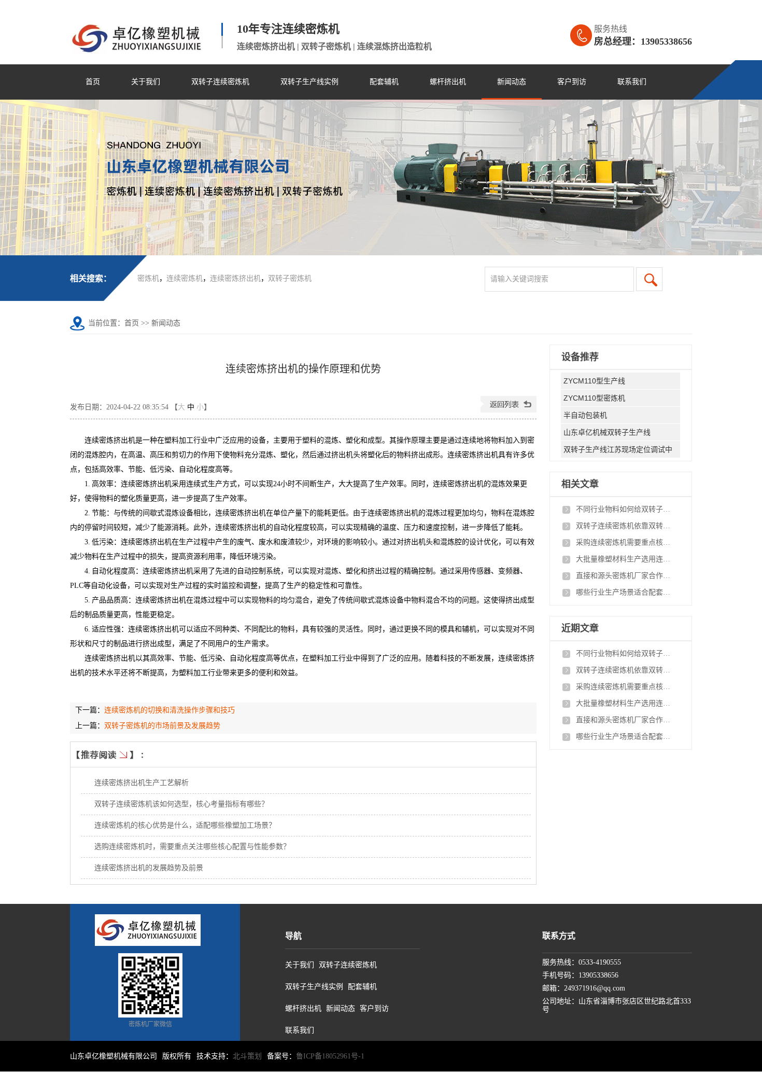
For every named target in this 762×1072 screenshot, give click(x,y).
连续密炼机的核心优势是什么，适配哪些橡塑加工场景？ (185, 825)
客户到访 (571, 82)
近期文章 (580, 628)
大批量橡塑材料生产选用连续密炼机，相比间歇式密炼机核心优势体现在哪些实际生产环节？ (625, 559)
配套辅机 (384, 82)
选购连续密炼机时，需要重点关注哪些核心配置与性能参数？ (192, 846)
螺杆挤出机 (448, 82)
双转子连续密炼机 (220, 82)
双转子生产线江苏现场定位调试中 (617, 449)
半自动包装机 (585, 415)
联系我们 (631, 82)
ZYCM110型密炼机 (594, 398)
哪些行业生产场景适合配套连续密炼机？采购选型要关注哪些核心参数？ (625, 592)
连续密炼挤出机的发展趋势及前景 (148, 868)
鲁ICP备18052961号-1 (330, 1056)
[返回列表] (509, 410)
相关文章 (580, 484)
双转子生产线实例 (309, 82)
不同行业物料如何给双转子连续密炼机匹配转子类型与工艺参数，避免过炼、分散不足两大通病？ (625, 509)
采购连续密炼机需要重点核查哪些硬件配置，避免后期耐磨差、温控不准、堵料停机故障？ (625, 542)
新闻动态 (511, 82)
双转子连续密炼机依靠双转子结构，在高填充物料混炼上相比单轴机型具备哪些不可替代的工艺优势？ (625, 526)
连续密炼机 (184, 278)
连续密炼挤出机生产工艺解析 (141, 783)
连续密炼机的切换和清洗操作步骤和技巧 (169, 710)
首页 (93, 82)
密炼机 (148, 278)
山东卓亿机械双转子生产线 (607, 432)
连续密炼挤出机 (235, 278)
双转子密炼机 (290, 278)
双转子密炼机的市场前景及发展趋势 (162, 726)
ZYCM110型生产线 (594, 381)
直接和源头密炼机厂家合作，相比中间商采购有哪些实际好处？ (625, 576)
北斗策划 (247, 1056)
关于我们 (145, 82)
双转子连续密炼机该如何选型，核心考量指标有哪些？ (181, 804)
